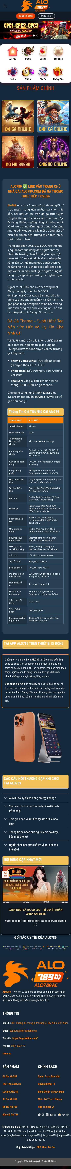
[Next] (69, 900)
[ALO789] (35, 6)
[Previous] (2, 900)
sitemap (6, 1053)
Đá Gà (28, 59)
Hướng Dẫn (58, 79)
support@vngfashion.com (23, 1030)
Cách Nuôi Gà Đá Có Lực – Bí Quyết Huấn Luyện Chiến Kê (35, 911)
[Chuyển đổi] (5, 798)
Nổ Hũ (13, 79)
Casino (43, 59)
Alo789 (12, 59)
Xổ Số (28, 79)
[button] (4, 6)
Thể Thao (58, 59)
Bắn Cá (43, 79)
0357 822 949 (18, 1045)
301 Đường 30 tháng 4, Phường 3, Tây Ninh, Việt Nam (39, 1023)
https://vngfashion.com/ (25, 1038)
